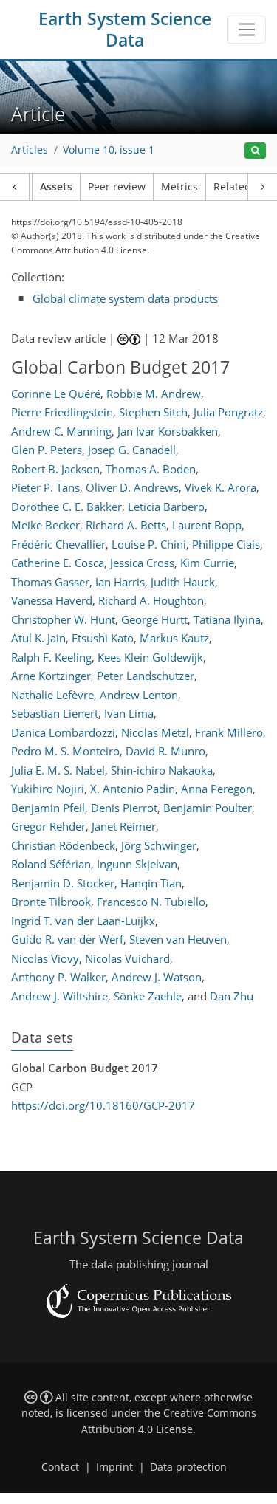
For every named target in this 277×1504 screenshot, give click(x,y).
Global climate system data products (125, 298)
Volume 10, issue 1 (108, 150)
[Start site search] (255, 150)
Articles (29, 150)
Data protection (188, 1467)
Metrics (179, 186)
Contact (60, 1467)
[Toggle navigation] (246, 30)
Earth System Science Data (124, 29)
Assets (56, 186)
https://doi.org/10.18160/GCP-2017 (103, 1105)
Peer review (117, 186)
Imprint (114, 1467)
